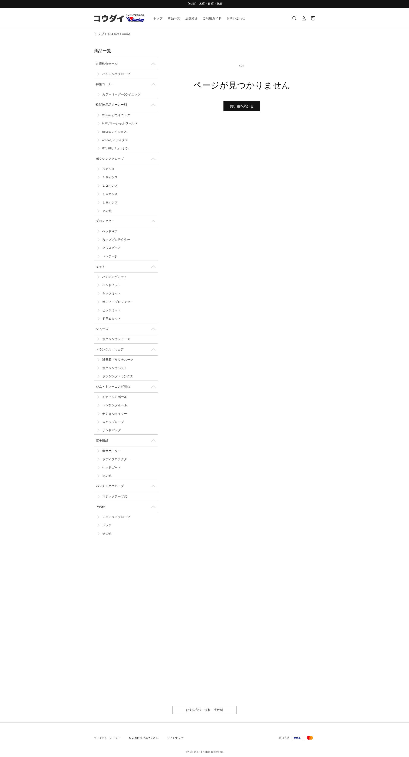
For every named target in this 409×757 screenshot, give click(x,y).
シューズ (102, 329)
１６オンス (110, 202)
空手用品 (102, 440)
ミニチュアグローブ (116, 517)
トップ (99, 34)
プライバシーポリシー (107, 738)
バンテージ (110, 256)
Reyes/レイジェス (114, 132)
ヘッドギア (110, 231)
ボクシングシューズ (116, 339)
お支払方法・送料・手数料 (204, 710)
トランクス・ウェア (110, 349)
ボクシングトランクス (117, 376)
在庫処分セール (107, 64)
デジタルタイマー (114, 413)
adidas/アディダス (115, 140)
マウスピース (111, 248)
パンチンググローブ (116, 74)
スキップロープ (113, 422)
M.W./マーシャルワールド (120, 123)
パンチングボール (114, 405)
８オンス (108, 169)
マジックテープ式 (114, 496)
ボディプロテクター (116, 459)
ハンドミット (111, 285)
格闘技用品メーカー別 (111, 105)
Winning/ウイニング (116, 115)
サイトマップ (175, 738)
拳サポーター (111, 451)
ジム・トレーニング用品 (113, 386)
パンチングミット (114, 277)
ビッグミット (111, 310)
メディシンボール (114, 397)
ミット (100, 266)
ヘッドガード (111, 467)
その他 (107, 211)
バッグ (107, 525)
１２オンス (110, 185)
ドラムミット (111, 318)
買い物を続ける (242, 106)
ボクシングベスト (114, 368)
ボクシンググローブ (110, 159)
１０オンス (110, 177)
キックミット (111, 293)
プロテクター (105, 221)
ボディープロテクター (117, 302)
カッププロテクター (116, 239)
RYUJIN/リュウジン (115, 148)
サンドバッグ (111, 430)
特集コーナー (105, 84)
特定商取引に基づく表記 (144, 738)
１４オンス (110, 194)
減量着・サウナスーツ (117, 360)
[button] (294, 18)
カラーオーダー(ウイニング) (121, 94)
